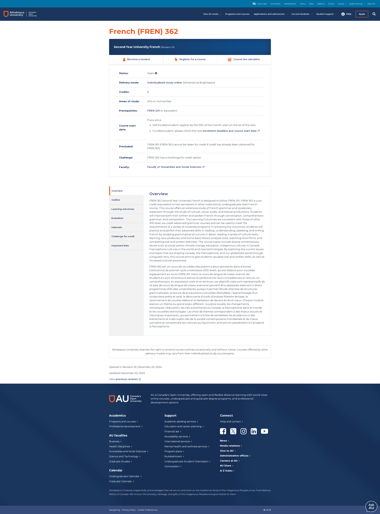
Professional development (124, 426)
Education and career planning (183, 426)
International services (177, 441)
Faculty (341, 4)
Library (303, 4)
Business (114, 441)
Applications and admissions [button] (269, 14)
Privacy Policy (129, 510)
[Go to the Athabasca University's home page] (23, 14)
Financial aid (171, 431)
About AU (371, 4)
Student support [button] (324, 14)
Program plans (173, 451)
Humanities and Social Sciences (127, 451)
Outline (115, 199)
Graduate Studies (119, 461)
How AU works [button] (210, 14)
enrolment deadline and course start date (230, 130)
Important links (120, 245)
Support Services (355, 4)
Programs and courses (122, 421)
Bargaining (114, 510)
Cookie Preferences (147, 510)
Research (321, 4)
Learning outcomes (122, 209)
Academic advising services (180, 421)
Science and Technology (123, 456)
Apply (362, 14)
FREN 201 (153, 110)
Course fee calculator (246, 59)
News (311, 4)
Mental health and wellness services (185, 446)
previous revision (127, 379)
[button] (346, 14)
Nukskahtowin (290, 4)
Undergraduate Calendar (124, 476)
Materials (116, 227)
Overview (117, 190)
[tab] (126, 190)
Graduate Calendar (120, 481)
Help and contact (230, 421)
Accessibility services (176, 436)
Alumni (331, 4)
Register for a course (192, 59)
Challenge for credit (122, 236)
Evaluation (117, 218)
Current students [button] (300, 14)
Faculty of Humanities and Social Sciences (174, 166)
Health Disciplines (119, 446)
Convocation (276, 4)
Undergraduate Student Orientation (186, 461)
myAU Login (262, 4)
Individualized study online (164, 82)
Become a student (138, 59)
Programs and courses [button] (237, 14)
